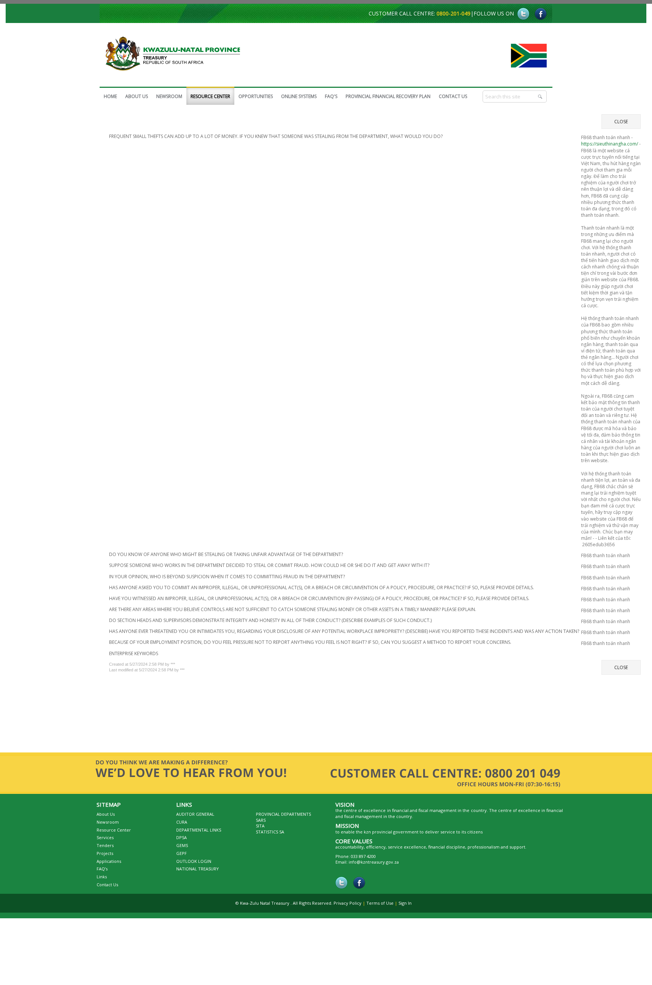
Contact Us (107, 888)
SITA (260, 829)
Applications (109, 865)
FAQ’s (102, 872)
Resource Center (114, 833)
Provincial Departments (283, 818)
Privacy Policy (347, 907)
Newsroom (108, 826)
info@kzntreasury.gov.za (374, 866)
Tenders (105, 849)
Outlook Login (193, 865)
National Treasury (197, 872)
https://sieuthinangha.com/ (609, 145)
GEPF (181, 857)
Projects (105, 857)
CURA (181, 826)
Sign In (405, 907)
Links (102, 880)
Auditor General (195, 818)
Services (105, 841)
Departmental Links (198, 833)
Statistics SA (270, 835)
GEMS (182, 849)
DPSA (181, 841)
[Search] (540, 96)
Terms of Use (380, 907)
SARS (261, 824)
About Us (106, 818)
